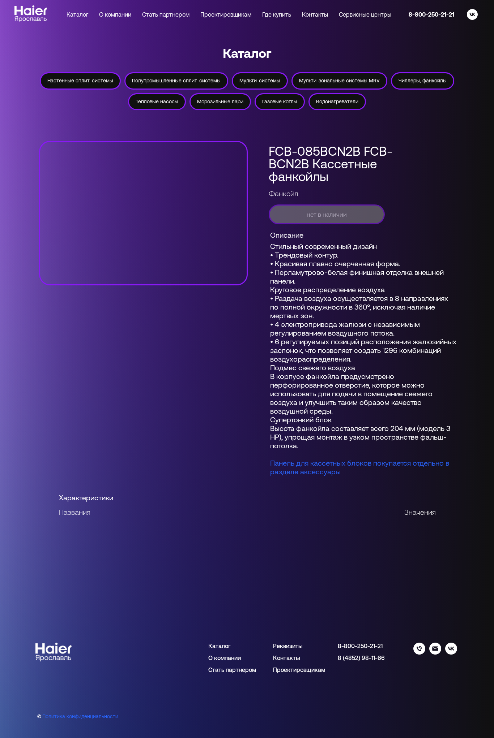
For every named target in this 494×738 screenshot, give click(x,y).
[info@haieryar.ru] (435, 652)
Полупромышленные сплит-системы (176, 80)
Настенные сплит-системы (80, 80)
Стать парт (223, 669)
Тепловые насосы (157, 101)
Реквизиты (288, 646)
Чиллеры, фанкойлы (423, 80)
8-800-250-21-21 (431, 14)
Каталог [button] (77, 14)
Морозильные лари (220, 101)
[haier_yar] (451, 652)
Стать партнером (165, 14)
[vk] (472, 14)
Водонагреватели (337, 101)
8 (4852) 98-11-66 (361, 658)
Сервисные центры (365, 14)
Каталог (219, 646)
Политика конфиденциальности (80, 716)
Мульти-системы (259, 80)
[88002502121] (419, 652)
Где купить (276, 14)
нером (247, 669)
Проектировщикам (225, 14)
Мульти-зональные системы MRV (339, 80)
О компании (115, 14)
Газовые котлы (279, 101)
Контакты (315, 14)
